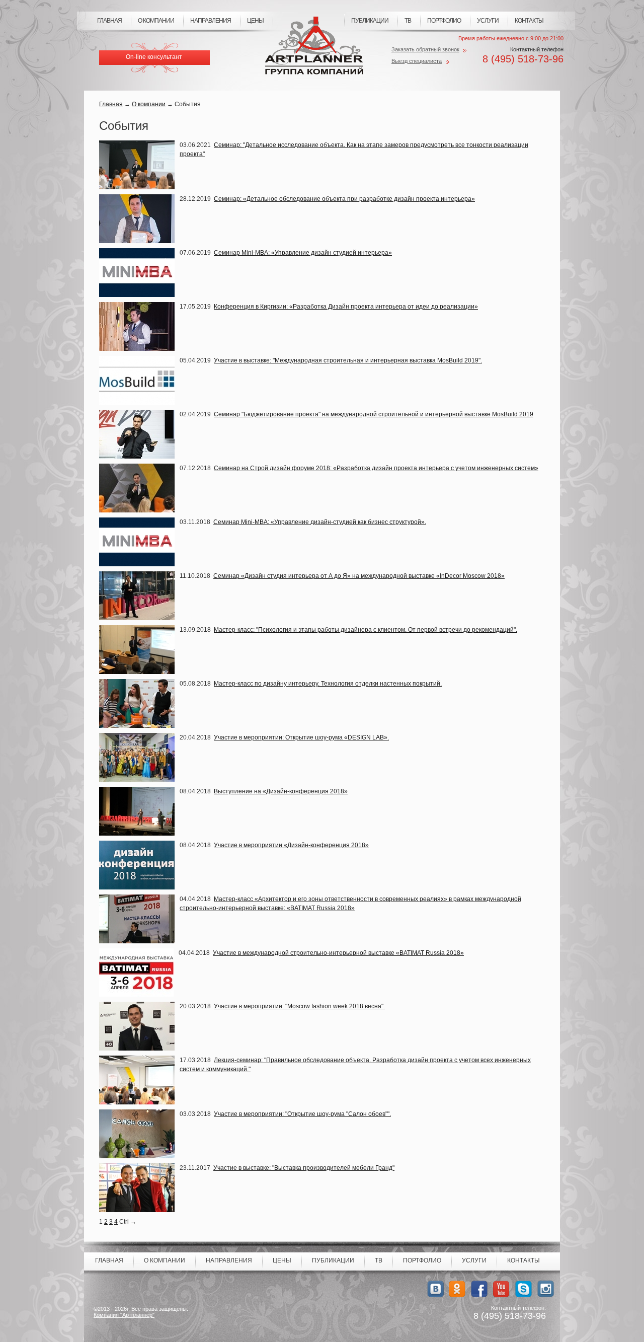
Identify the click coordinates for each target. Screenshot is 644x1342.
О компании (156, 20)
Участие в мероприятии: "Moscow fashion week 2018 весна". (299, 1006)
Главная (109, 20)
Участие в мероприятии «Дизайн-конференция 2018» (291, 845)
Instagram (545, 1289)
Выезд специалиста (416, 61)
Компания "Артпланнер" (124, 1315)
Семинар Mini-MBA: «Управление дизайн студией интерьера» (303, 252)
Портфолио (444, 20)
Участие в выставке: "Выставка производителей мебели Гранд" (303, 1167)
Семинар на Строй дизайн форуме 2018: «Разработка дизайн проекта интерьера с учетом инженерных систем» (376, 468)
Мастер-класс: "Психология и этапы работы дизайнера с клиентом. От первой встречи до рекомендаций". (365, 629)
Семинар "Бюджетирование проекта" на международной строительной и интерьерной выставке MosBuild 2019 (373, 414)
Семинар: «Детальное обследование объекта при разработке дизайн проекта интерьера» (344, 198)
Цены (255, 20)
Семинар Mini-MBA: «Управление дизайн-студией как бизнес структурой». (319, 522)
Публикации (369, 20)
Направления (210, 20)
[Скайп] (523, 1289)
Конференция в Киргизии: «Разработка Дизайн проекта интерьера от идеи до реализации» (346, 306)
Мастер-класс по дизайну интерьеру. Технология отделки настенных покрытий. (328, 683)
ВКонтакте (435, 1289)
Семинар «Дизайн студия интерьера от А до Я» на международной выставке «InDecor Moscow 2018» (359, 575)
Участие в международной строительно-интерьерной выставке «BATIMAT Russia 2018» (338, 952)
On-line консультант (154, 56)
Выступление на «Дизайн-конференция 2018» (281, 791)
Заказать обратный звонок (425, 49)
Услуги (488, 20)
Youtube (501, 1289)
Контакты (529, 20)
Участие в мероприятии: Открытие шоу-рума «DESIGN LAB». (301, 737)
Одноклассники (457, 1289)
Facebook (479, 1289)
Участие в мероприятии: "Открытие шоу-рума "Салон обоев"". (302, 1113)
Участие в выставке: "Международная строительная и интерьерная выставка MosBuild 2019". (348, 360)
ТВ (408, 20)
